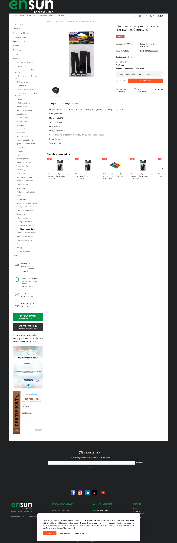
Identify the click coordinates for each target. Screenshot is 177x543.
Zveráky (19, 247)
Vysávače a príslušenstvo (25, 181)
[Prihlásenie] (140, 15)
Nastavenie (65, 533)
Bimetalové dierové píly (24, 240)
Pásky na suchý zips (27, 229)
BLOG (22, 16)
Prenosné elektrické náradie (26, 233)
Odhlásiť (88, 467)
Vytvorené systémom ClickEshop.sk (88, 542)
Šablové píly (20, 170)
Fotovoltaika (17, 29)
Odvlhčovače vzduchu (24, 110)
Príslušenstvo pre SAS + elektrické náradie (27, 94)
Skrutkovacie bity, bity (24, 106)
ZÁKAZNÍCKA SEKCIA (46, 16)
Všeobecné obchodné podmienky (24, 517)
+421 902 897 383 (28, 306)
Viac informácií (69, 528)
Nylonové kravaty (26, 222)
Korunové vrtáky (22, 118)
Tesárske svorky (22, 166)
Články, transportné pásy (25, 210)
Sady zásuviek (21, 114)
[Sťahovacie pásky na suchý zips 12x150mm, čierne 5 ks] (81, 54)
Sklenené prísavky (22, 158)
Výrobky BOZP (21, 66)
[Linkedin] (87, 492)
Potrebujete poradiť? (70, 103)
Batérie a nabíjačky (23, 103)
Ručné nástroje (21, 86)
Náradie (16, 58)
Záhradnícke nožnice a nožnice (27, 203)
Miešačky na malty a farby (25, 192)
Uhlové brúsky (21, 121)
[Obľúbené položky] (145, 15)
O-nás (15, 255)
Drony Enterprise (20, 37)
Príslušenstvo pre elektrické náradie (25, 71)
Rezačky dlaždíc (22, 173)
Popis (53, 103)
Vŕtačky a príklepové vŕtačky (26, 207)
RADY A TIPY (31, 16)
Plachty (19, 99)
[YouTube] (103, 492)
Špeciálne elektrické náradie (26, 144)
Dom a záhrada (21, 132)
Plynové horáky (22, 184)
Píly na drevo (21, 155)
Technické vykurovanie (24, 177)
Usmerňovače (21, 244)
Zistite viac (31, 341)
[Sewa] (28, 367)
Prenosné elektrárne (21, 33)
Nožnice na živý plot (23, 162)
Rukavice (19, 151)
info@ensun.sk (27, 296)
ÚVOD (15, 16)
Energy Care (18, 24)
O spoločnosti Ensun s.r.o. (21, 512)
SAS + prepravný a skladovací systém (26, 77)
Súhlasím (50, 533)
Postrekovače (21, 199)
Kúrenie (16, 46)
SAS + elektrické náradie (24, 62)
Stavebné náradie (22, 136)
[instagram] (80, 492)
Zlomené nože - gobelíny (25, 236)
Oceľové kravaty (26, 225)
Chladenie (17, 50)
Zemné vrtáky (21, 188)
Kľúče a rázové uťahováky (25, 140)
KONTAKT (61, 16)
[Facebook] (73, 492)
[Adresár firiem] (28, 412)
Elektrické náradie (22, 82)
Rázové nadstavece (23, 251)
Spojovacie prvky (24, 218)
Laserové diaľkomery (23, 129)
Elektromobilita (19, 41)
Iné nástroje (20, 147)
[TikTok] (94, 492)
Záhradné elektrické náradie (26, 89)
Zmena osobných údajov (61, 511)
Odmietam (79, 533)
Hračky (19, 195)
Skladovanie (20, 214)
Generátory (20, 125)
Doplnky (16, 54)
